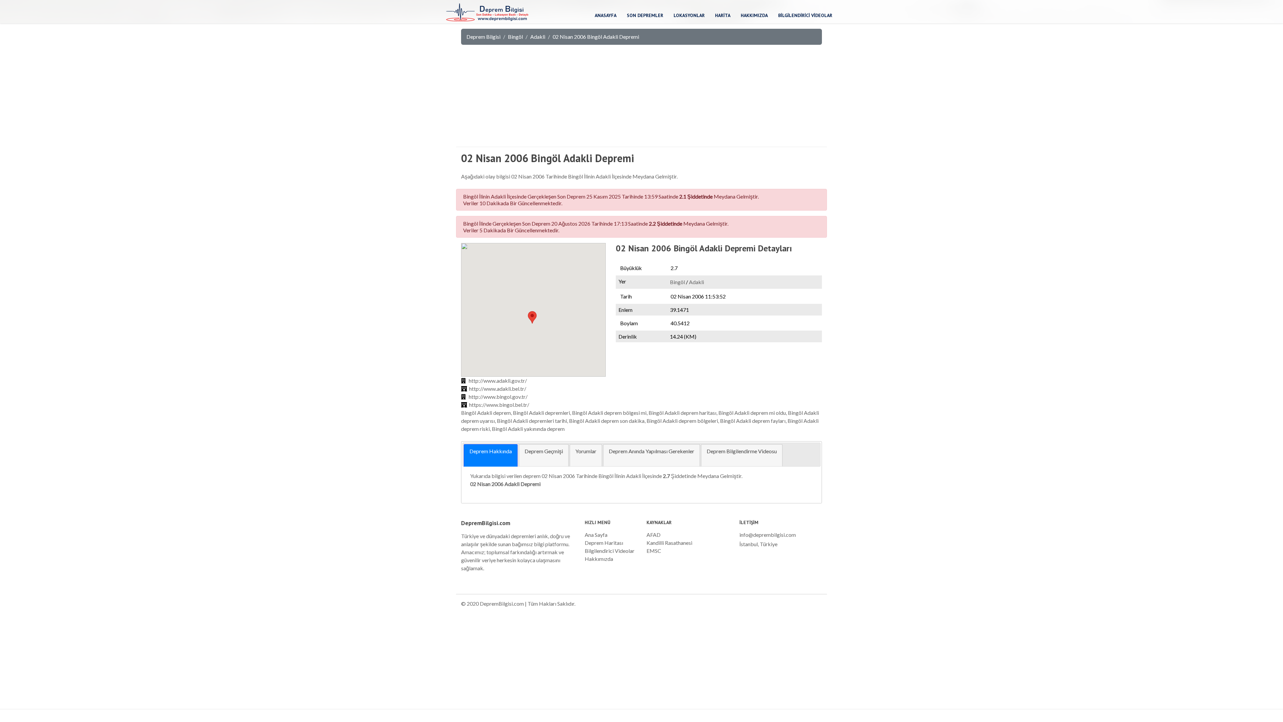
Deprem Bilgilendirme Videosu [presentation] (742, 451)
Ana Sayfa (596, 534)
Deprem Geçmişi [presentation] (544, 451)
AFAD (654, 534)
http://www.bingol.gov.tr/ (498, 396)
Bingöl (515, 36)
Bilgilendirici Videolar (805, 15)
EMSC (654, 551)
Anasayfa (605, 15)
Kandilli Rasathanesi (669, 542)
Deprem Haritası (604, 542)
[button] (532, 317)
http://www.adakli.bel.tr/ (497, 388)
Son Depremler (645, 15)
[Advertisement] (641, 100)
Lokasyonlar (689, 15)
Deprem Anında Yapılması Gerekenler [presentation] (651, 451)
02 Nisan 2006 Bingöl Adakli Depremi (596, 36)
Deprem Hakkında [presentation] (490, 451)
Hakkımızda (754, 15)
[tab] (491, 455)
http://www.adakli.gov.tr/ (498, 380)
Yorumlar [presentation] (585, 451)
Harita (722, 15)
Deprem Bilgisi (483, 36)
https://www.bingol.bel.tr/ (499, 404)
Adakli (537, 36)
